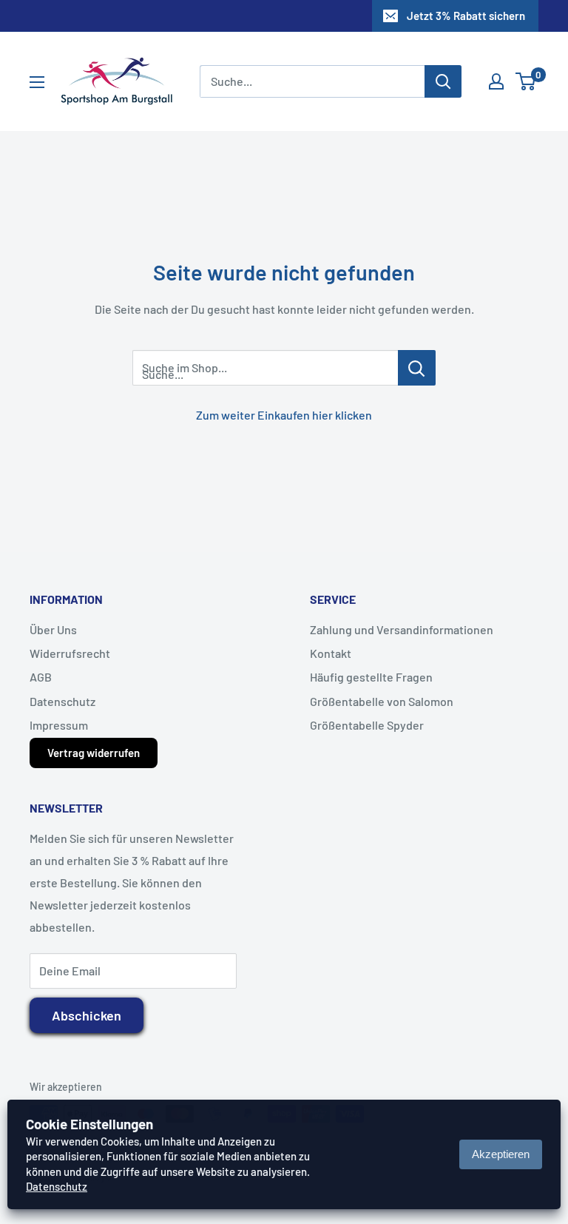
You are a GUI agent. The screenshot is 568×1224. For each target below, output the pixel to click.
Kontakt (330, 653)
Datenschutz (62, 701)
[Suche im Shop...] (417, 368)
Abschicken (86, 1015)
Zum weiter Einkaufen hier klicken (284, 415)
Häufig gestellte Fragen (371, 677)
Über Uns (53, 629)
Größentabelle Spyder (367, 725)
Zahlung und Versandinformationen (401, 629)
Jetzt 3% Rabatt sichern (466, 15)
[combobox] (312, 81)
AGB (41, 677)
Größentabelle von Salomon (381, 701)
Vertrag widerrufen (93, 752)
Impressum (59, 725)
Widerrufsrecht (70, 653)
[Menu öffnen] (37, 82)
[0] (526, 81)
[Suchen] (443, 81)
